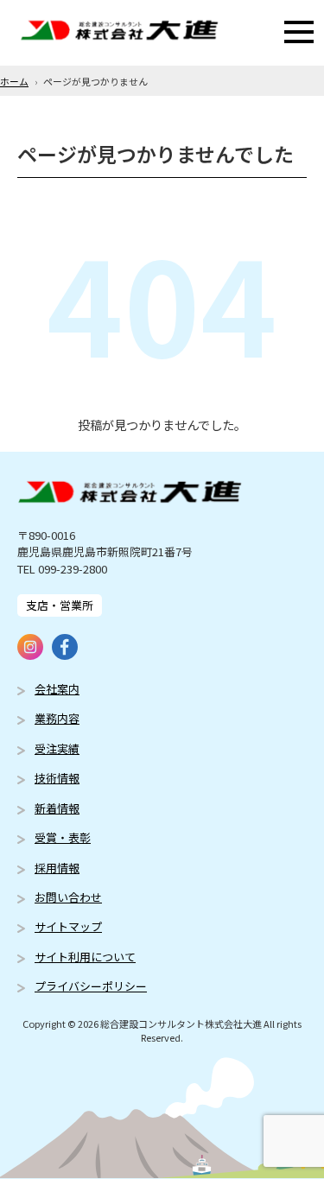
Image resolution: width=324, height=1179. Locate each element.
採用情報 (57, 867)
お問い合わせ (68, 897)
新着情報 (57, 808)
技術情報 (57, 778)
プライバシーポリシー (91, 986)
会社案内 (57, 689)
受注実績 (57, 748)
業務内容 (57, 718)
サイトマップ (68, 926)
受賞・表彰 (63, 837)
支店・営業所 (59, 605)
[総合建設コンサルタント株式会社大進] (119, 32)
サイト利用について (85, 956)
